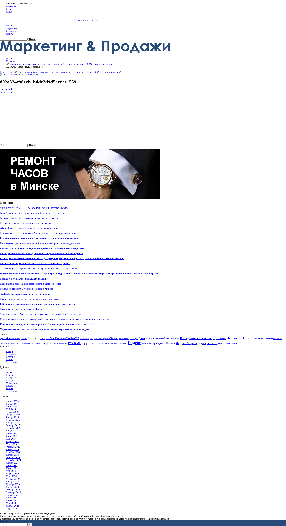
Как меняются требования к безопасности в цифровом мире (30, 283)
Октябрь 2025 (13, 425)
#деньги (3, 339)
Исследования (189, 338)
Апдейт (89, 338)
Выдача (135, 339)
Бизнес (114, 338)
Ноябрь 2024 (12, 455)
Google (33, 338)
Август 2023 (12, 495)
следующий (6, 89)
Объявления (4, 343)
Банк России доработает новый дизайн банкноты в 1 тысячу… (32, 213)
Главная (10, 25)
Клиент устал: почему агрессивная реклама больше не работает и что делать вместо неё (47, 324)
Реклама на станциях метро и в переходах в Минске (26, 289)
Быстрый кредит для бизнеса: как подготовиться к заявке (29, 218)
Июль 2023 (11, 497)
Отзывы (12, 343)
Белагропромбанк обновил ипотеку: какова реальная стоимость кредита (39, 238)
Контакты (11, 6)
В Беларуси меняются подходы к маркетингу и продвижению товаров (38, 304)
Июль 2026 (11, 404)
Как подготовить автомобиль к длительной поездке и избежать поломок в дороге (41, 253)
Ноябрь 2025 (12, 422)
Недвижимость (219, 338)
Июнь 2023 (11, 500)
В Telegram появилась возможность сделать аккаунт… (27, 223)
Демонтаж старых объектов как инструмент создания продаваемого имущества (40, 314)
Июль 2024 (11, 465)
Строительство (97, 343)
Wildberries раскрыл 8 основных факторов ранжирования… (30, 228)
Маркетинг (11, 28)
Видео (129, 339)
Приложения (32, 343)
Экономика (11, 362)
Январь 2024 (12, 481)
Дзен (142, 338)
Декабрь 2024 (13, 452)
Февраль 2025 (13, 446)
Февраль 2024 (13, 479)
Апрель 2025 (12, 441)
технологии (232, 343)
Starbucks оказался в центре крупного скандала (25, 294)
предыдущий (6, 92)
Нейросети (234, 338)
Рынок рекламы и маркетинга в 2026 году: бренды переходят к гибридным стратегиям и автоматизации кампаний (62, 258)
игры (200, 343)
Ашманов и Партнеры (102, 339)
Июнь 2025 (11, 436)
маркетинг (209, 343)
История (10, 357)
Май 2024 (11, 471)
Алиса (83, 338)
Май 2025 (11, 438)
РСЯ (56, 343)
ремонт (221, 343)
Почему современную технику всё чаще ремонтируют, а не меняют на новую (39, 233)
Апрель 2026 (12, 412)
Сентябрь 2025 (13, 428)
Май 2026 (11, 409)
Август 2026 (12, 401)
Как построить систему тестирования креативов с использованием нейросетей (42, 248)
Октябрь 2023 (13, 489)
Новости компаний (258, 338)
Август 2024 (12, 463)
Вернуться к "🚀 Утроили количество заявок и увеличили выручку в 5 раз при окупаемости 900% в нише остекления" (60, 72)
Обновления (277, 339)
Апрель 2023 (12, 505)
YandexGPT (72, 338)
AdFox (17, 339)
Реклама (74, 343)
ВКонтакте (123, 339)
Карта (9, 11)
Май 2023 (11, 503)
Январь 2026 (12, 417)
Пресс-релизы (21, 343)
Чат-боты (123, 343)
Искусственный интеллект (162, 338)
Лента (9, 9)
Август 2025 (12, 430)
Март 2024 (11, 476)
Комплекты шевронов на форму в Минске (21, 309)
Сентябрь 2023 (13, 492)
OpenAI (42, 339)
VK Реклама (58, 338)
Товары (107, 343)
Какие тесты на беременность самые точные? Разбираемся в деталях (35, 263)
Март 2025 (11, 444)
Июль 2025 (11, 433)
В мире (9, 351)
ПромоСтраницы (45, 343)
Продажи (10, 385)
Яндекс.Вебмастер (148, 343)
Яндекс (134, 342)
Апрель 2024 (12, 473)
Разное (9, 33)
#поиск (10, 338)
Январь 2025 (12, 449)
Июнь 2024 (11, 468)
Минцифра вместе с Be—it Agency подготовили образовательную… (34, 208)
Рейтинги (63, 343)
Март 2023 (11, 508)
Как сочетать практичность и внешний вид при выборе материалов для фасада (40, 243)
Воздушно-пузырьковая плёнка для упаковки (23, 278)
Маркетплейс (205, 338)
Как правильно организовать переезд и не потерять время (29, 299)
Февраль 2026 (13, 414)
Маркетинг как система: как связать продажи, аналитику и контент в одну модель (44, 329)
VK (48, 338)
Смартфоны (85, 343)
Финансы (115, 343)
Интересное (12, 31)
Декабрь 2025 (13, 420)
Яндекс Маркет (186, 343)
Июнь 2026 (11, 406)
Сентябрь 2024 (13, 460)
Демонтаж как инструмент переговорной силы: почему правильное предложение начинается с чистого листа (56, 319)
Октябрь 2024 (13, 457)
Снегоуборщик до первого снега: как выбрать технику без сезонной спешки (39, 268)
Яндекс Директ (165, 343)
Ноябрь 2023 (12, 487)
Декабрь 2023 (13, 484)
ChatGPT (24, 339)
